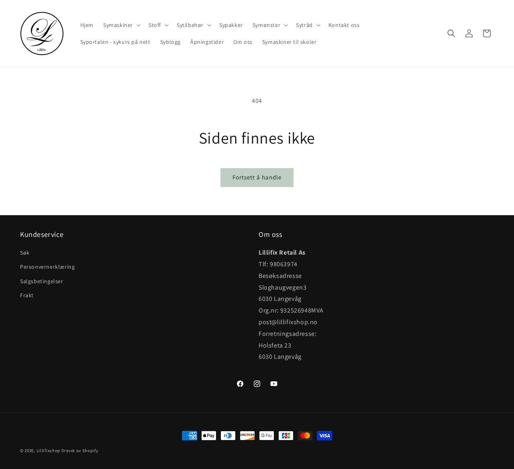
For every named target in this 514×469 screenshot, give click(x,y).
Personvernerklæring (47, 267)
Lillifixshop (48, 450)
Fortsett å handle (257, 177)
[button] (121, 24)
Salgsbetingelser (41, 281)
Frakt (27, 295)
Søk (25, 253)
